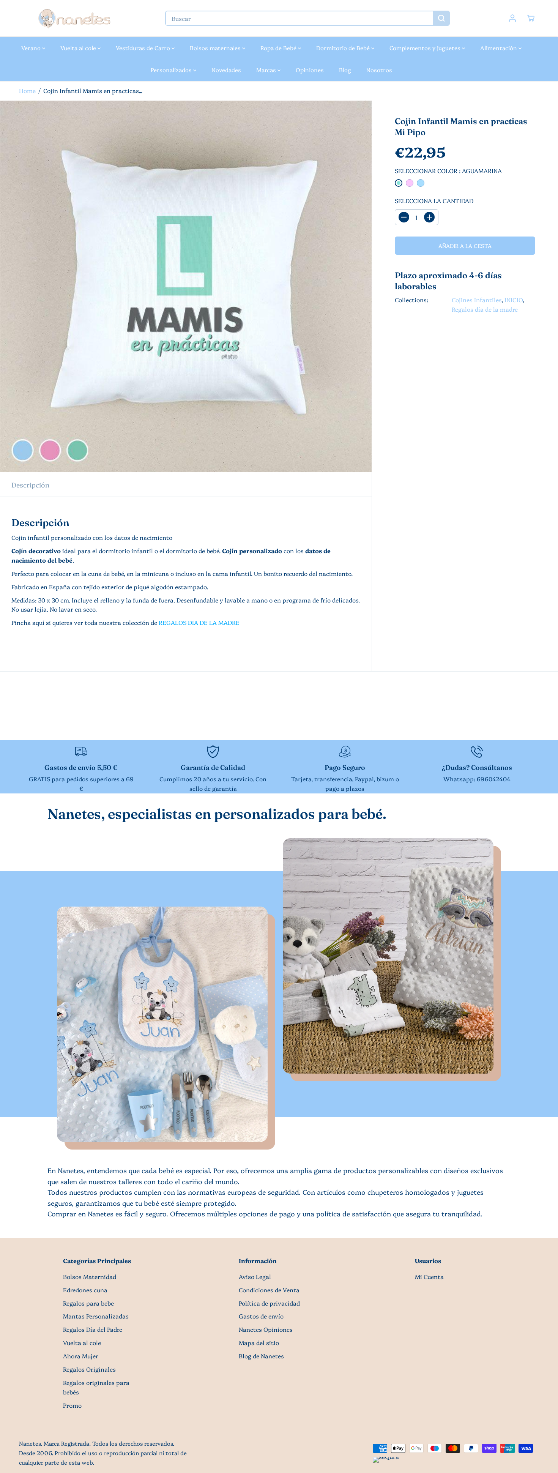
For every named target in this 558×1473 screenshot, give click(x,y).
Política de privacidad (269, 1303)
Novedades (226, 70)
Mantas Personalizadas (96, 1316)
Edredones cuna (85, 1290)
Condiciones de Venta (269, 1290)
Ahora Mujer (80, 1356)
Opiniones (310, 70)
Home (27, 91)
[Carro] (530, 18)
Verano (31, 48)
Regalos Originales (89, 1369)
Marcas (266, 70)
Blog (345, 70)
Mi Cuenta (429, 1277)
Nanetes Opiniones (266, 1329)
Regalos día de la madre (485, 309)
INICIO (513, 300)
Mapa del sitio (259, 1343)
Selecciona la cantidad (434, 201)
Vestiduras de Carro (144, 48)
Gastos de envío (261, 1316)
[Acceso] (512, 18)
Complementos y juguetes (425, 48)
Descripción (30, 484)
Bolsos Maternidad (89, 1277)
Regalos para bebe (88, 1303)
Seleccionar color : (448, 171)
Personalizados (172, 70)
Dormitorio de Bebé (343, 48)
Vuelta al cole (79, 48)
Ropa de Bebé (279, 48)
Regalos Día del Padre (92, 1329)
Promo (72, 1405)
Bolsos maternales (216, 48)
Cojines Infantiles (476, 300)
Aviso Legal (255, 1277)
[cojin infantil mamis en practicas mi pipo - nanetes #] (186, 286)
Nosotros (379, 70)
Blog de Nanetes (261, 1356)
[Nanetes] (74, 18)
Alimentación (499, 48)
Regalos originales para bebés (96, 1387)
